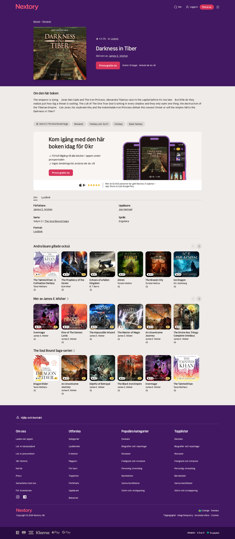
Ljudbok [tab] (45, 197)
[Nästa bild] (199, 246)
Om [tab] (35, 197)
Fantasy (119, 124)
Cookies (215, 515)
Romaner (47, 21)
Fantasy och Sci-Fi (99, 124)
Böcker (36, 21)
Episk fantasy (135, 124)
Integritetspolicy (185, 515)
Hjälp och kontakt (31, 417)
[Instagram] (18, 497)
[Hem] (94, 7)
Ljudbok (38, 231)
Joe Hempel (125, 209)
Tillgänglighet (169, 515)
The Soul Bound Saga (56, 221)
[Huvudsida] (218, 7)
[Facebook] (25, 497)
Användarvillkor (202, 515)
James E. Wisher (118, 55)
